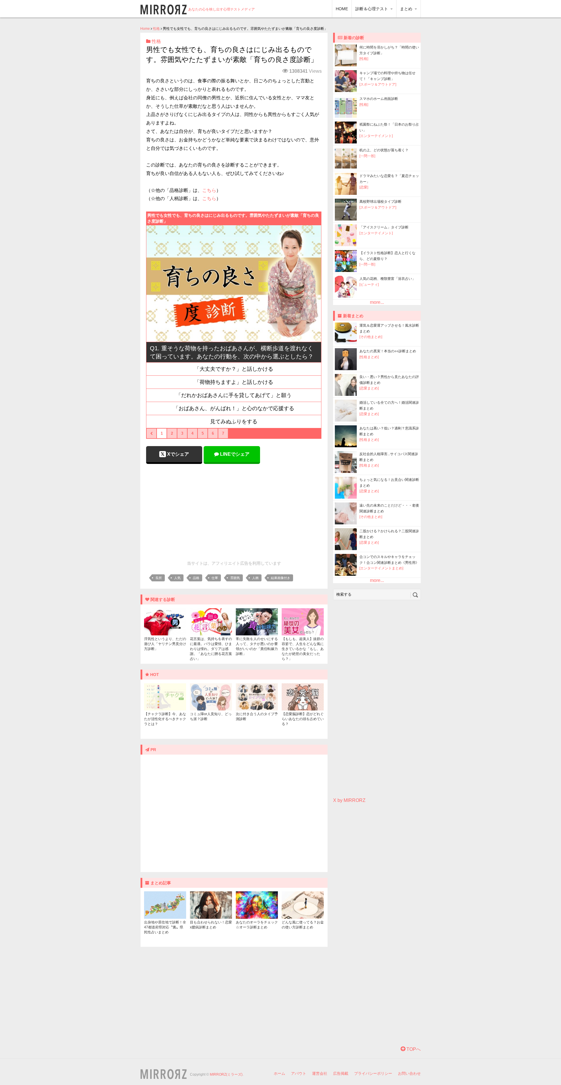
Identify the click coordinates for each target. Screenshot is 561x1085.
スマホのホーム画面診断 (378, 99)
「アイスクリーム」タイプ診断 (383, 227)
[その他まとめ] (370, 337)
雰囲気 (235, 578)
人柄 (255, 578)
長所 (158, 578)
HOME (342, 8)
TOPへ (413, 1049)
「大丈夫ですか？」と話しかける (233, 369)
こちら (209, 190)
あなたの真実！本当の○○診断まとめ (387, 351)
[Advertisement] (234, 511)
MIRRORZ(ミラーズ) (226, 1074)
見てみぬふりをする (233, 421)
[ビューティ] (369, 284)
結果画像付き (280, 578)
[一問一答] (367, 156)
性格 (156, 29)
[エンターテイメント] (376, 136)
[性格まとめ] (369, 357)
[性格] (363, 59)
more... (377, 302)
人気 (177, 578)
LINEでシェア (234, 454)
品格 (196, 578)
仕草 (215, 578)
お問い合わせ (409, 1073)
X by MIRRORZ (349, 800)
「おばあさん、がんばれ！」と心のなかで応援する (233, 408)
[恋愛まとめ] (369, 388)
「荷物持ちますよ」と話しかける (233, 382)
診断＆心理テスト (372, 8)
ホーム (279, 1073)
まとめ (406, 8)
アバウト (298, 1073)
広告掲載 (340, 1073)
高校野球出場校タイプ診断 (380, 202)
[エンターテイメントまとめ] (381, 568)
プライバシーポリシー (373, 1073)
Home (145, 29)
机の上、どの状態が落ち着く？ (383, 150)
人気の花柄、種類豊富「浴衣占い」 (387, 279)
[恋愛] (363, 187)
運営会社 (319, 1073)
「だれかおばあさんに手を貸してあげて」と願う (234, 395)
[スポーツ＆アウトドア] (377, 84)
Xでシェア (177, 454)
